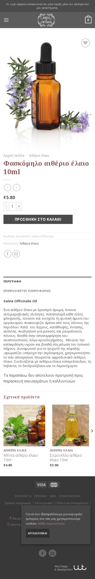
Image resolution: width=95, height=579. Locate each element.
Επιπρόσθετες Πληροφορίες (27, 291)
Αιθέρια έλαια (39, 155)
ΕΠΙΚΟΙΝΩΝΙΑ (69, 496)
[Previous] (3, 440)
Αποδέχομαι (37, 533)
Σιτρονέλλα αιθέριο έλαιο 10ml (66, 458)
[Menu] (6, 20)
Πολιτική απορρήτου (72, 503)
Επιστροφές (44, 503)
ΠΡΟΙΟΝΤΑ (23, 496)
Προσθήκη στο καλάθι (38, 219)
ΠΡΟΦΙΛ (41, 496)
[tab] (47, 281)
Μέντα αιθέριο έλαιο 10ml (20, 458)
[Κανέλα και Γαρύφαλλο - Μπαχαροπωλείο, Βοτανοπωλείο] (46, 20)
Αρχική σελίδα (13, 155)
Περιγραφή (12, 281)
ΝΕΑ (53, 496)
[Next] (91, 440)
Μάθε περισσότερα (51, 523)
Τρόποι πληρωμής (17, 503)
